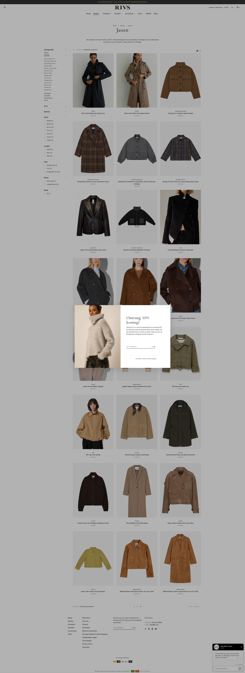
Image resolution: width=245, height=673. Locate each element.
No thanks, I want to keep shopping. (145, 359)
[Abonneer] (153, 347)
